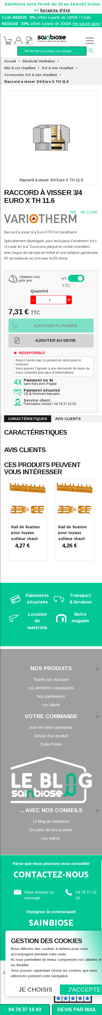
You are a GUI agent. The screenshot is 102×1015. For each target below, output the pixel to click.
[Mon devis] (29, 41)
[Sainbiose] (52, 38)
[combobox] (52, 51)
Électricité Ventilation (39, 61)
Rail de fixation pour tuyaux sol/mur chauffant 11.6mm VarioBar (72, 539)
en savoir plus (86, 23)
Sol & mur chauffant (57, 68)
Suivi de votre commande (51, 727)
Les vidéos (51, 838)
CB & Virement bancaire (42, 392)
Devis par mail (77, 1009)
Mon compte (18, 41)
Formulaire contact (37, 404)
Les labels (51, 705)
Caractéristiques (27, 419)
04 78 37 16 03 (24, 1009)
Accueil (10, 61)
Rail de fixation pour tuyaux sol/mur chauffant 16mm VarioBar (25, 539)
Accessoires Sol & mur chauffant (30, 75)
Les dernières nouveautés (51, 688)
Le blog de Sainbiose (51, 821)
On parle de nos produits (51, 830)
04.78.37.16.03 (65, 404)
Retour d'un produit (51, 736)
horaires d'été (55, 10)
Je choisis (35, 989)
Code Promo (51, 744)
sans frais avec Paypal (40, 382)
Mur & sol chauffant (19, 68)
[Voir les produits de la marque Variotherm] (40, 218)
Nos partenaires (51, 696)
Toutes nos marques (51, 679)
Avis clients (68, 419)
